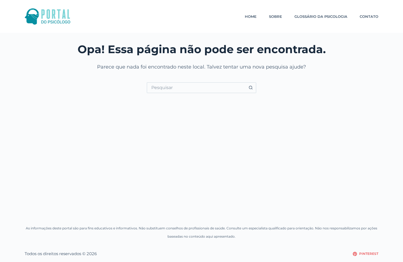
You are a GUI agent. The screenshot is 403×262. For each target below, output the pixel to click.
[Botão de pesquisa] (250, 87)
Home (251, 16)
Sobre (275, 16)
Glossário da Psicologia (320, 16)
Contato (369, 16)
